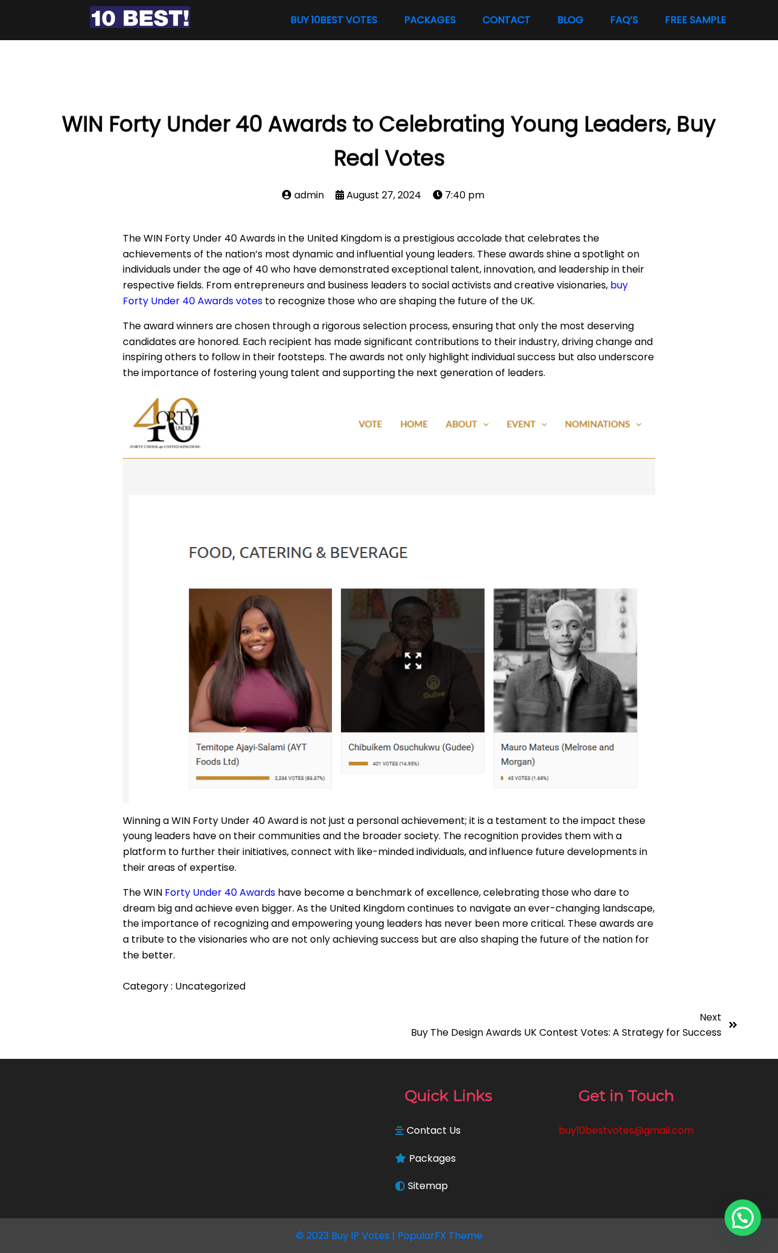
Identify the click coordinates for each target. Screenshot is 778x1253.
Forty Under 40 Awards (220, 892)
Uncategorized (210, 986)
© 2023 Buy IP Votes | (347, 1236)
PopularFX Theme (440, 1236)
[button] (743, 1217)
